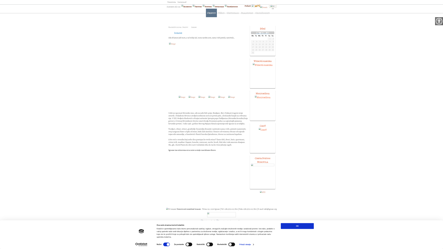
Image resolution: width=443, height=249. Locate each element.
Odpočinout (262, 13)
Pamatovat (247, 13)
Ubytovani (233, 13)
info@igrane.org (270, 209)
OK (297, 226)
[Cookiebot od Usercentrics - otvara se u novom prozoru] (141, 244)
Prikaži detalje (245, 244)
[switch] (189, 244)
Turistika (171, 2)
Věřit (221, 13)
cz (273, 8)
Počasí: (248, 6)
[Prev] (252, 33)
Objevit (211, 13)
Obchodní (181, 2)
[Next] (273, 33)
